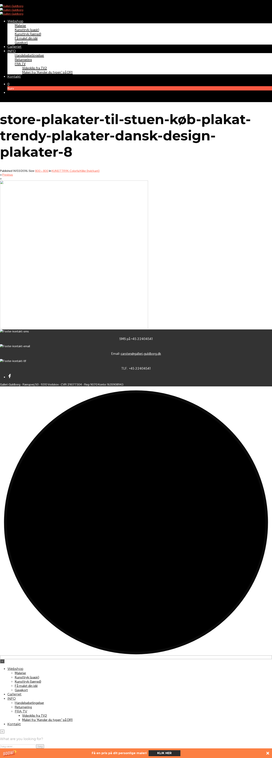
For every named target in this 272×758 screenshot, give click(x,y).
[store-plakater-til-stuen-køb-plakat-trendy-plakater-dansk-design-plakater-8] (74, 327)
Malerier (20, 25)
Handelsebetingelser (29, 55)
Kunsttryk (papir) (27, 30)
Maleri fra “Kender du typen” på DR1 (47, 72)
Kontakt (14, 77)
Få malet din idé (26, 38)
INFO (11, 51)
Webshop (15, 21)
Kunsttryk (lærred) (28, 34)
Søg (40, 746)
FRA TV (20, 64)
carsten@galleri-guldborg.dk (141, 353)
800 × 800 (41, 171)
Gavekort (21, 42)
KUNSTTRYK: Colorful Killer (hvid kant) (76, 171)
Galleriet (14, 47)
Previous (7, 175)
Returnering (23, 59)
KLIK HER (164, 753)
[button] (136, 753)
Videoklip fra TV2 (34, 68)
